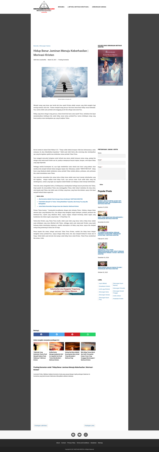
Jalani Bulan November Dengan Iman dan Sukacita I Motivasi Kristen (59, 206)
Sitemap (100, 443)
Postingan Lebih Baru (41, 425)
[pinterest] (72, 334)
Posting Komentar (63, 59)
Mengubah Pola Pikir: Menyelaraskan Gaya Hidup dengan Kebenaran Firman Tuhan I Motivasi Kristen (111, 252)
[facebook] (41, 334)
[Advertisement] (79, 29)
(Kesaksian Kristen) (104, 286)
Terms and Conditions (83, 443)
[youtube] (79, 435)
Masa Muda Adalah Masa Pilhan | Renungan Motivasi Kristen (110, 268)
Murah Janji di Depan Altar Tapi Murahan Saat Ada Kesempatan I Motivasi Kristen (110, 202)
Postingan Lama (89, 425)
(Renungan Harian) (99, 7)
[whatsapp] (88, 334)
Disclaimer (94, 443)
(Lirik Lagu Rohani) (104, 289)
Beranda (61, 7)
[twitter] (57, 334)
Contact (63, 443)
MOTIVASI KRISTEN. (79, 449)
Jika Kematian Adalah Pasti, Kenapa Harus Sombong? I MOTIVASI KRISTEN (61, 199)
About (58, 443)
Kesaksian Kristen (118, 298)
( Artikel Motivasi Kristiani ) (78, 7)
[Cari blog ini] (124, 7)
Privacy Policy (71, 443)
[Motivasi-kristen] (44, 7)
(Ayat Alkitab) (103, 283)
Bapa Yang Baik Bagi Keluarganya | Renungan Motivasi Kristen (110, 218)
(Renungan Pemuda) (119, 288)
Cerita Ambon (117, 296)
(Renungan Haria (104, 292)
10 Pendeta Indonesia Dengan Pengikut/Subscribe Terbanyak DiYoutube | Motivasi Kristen (109, 234)
